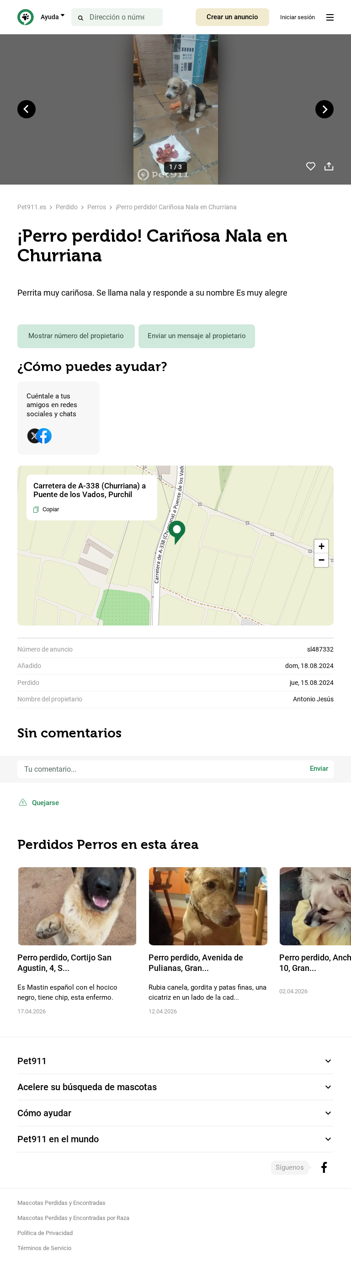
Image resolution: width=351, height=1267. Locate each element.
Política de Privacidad (45, 1233)
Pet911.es (31, 207)
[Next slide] (324, 109)
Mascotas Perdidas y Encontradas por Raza (73, 1217)
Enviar (319, 769)
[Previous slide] (26, 109)
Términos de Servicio (44, 1248)
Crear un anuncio (232, 17)
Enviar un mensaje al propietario (197, 336)
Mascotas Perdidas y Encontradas (61, 1202)
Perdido (67, 207)
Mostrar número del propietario (76, 336)
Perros (96, 207)
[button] (177, 533)
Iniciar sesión (297, 17)
